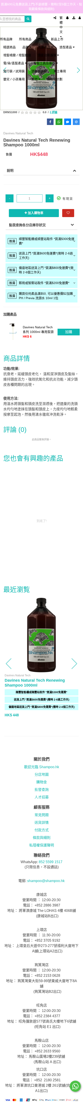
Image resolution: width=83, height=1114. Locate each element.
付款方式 (42, 830)
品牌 (25, 47)
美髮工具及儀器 (44, 63)
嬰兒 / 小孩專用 (14, 79)
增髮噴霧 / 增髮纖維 (17, 55)
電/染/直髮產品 (14, 63)
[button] (8, 663)
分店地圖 (42, 774)
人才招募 (42, 797)
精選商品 (9, 47)
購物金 (41, 782)
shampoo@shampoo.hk (46, 881)
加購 (68, 332)
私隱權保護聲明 (41, 845)
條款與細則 (41, 838)
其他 (35, 79)
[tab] (41, 241)
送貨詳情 (42, 822)
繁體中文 (61, 25)
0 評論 (53, 112)
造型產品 (66, 47)
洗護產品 (44, 47)
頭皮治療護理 (47, 55)
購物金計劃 (54, 79)
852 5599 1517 (50, 862)
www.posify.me (41, 1109)
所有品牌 (6, 39)
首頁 (41, 39)
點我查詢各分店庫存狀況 (27, 225)
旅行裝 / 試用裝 (14, 71)
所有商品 (25, 39)
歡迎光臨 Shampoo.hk (41, 767)
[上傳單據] (73, 18)
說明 (10, 170)
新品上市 (57, 39)
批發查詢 (42, 790)
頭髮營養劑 (39, 71)
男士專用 (60, 71)
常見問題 (42, 815)
